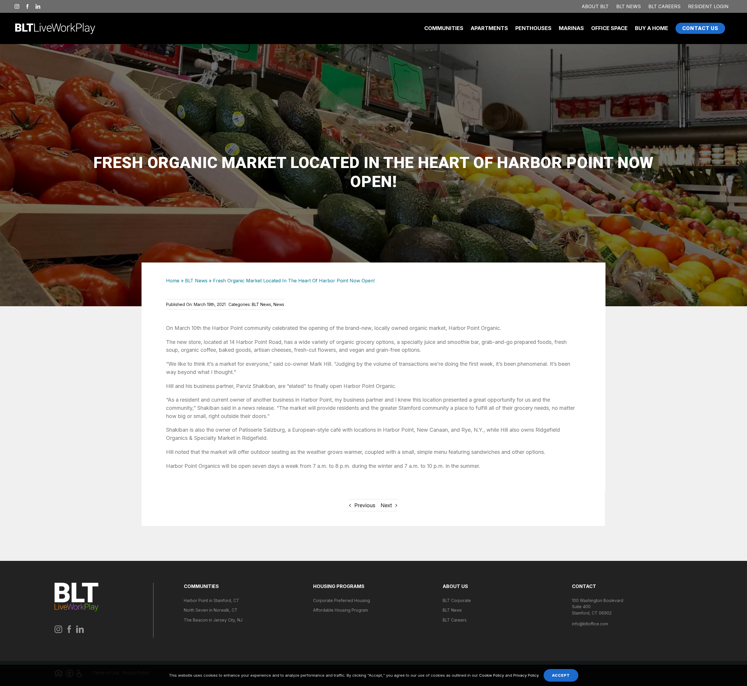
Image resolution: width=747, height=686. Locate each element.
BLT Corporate (457, 600)
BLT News (196, 281)
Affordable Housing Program (340, 610)
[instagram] (58, 629)
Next (386, 505)
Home (172, 281)
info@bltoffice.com (590, 623)
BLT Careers (455, 619)
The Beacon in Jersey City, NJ (213, 619)
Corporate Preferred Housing (341, 600)
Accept (561, 675)
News (278, 304)
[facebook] (69, 629)
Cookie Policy (491, 675)
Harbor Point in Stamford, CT (211, 600)
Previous (364, 505)
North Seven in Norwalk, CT (211, 610)
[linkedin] (80, 629)
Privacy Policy (525, 675)
